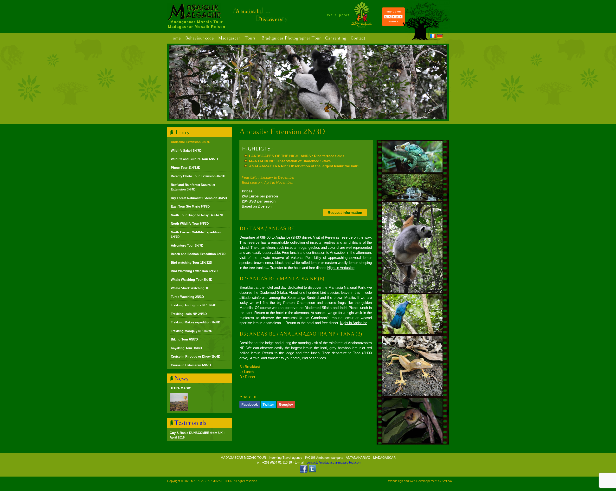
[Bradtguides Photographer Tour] (291, 38)
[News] (181, 378)
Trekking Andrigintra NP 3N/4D (193, 305)
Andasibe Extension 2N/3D (190, 142)
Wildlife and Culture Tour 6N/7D (194, 159)
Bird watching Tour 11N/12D (191, 262)
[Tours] (250, 38)
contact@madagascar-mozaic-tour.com (334, 462)
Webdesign (395, 481)
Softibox (447, 481)
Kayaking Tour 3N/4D (186, 348)
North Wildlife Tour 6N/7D (190, 223)
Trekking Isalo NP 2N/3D (189, 314)
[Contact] (358, 38)
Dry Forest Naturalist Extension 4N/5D (199, 198)
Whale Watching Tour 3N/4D (191, 280)
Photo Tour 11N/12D (185, 168)
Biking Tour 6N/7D (184, 339)
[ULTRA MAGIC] (179, 402)
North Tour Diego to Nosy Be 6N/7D (197, 215)
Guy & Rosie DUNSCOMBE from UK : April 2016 (197, 435)
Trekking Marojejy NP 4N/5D (191, 331)
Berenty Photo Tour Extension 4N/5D (198, 176)
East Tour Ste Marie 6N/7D (190, 206)
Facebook (249, 404)
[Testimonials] (190, 422)
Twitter (268, 404)
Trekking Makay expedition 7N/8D (195, 322)
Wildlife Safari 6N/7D (186, 150)
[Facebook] (304, 471)
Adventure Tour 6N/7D (187, 245)
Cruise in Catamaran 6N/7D (191, 365)
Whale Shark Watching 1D (190, 288)
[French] (433, 36)
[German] (440, 36)
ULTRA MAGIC (180, 388)
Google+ (286, 404)
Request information (345, 212)
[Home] (175, 38)
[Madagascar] (229, 38)
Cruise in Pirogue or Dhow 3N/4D (195, 356)
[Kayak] (393, 25)
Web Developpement (423, 481)
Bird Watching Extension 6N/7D (194, 271)
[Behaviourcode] (199, 38)
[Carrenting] (335, 38)
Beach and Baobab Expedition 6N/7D (198, 254)
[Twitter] (312, 471)
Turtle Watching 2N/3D (187, 297)
